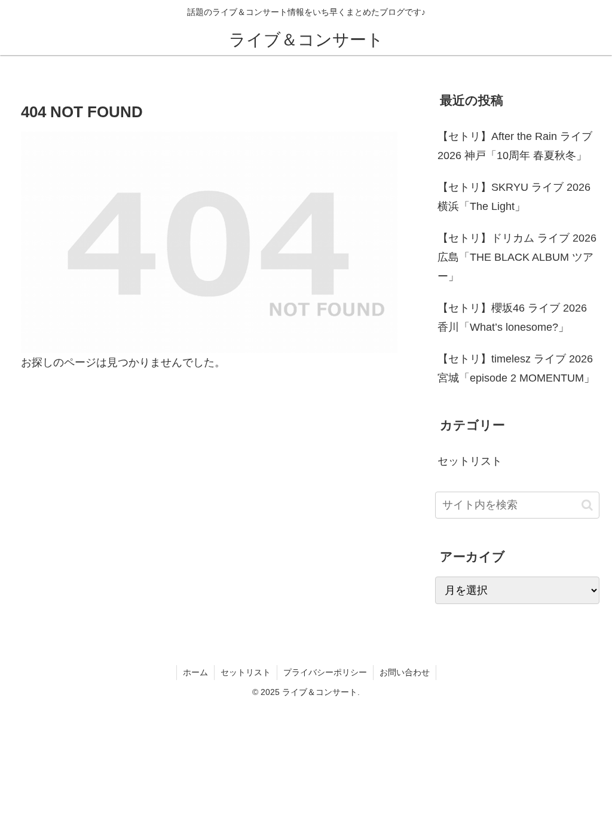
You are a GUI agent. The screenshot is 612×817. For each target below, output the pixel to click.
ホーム (195, 672)
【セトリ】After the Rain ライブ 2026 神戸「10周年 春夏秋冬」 (514, 145)
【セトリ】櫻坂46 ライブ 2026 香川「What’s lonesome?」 (512, 317)
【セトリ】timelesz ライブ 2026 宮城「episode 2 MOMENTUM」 (516, 368)
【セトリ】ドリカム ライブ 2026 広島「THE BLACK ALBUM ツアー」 (516, 257)
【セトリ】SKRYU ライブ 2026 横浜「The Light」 (513, 196)
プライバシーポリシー (325, 672)
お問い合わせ (405, 672)
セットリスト (246, 672)
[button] (587, 505)
